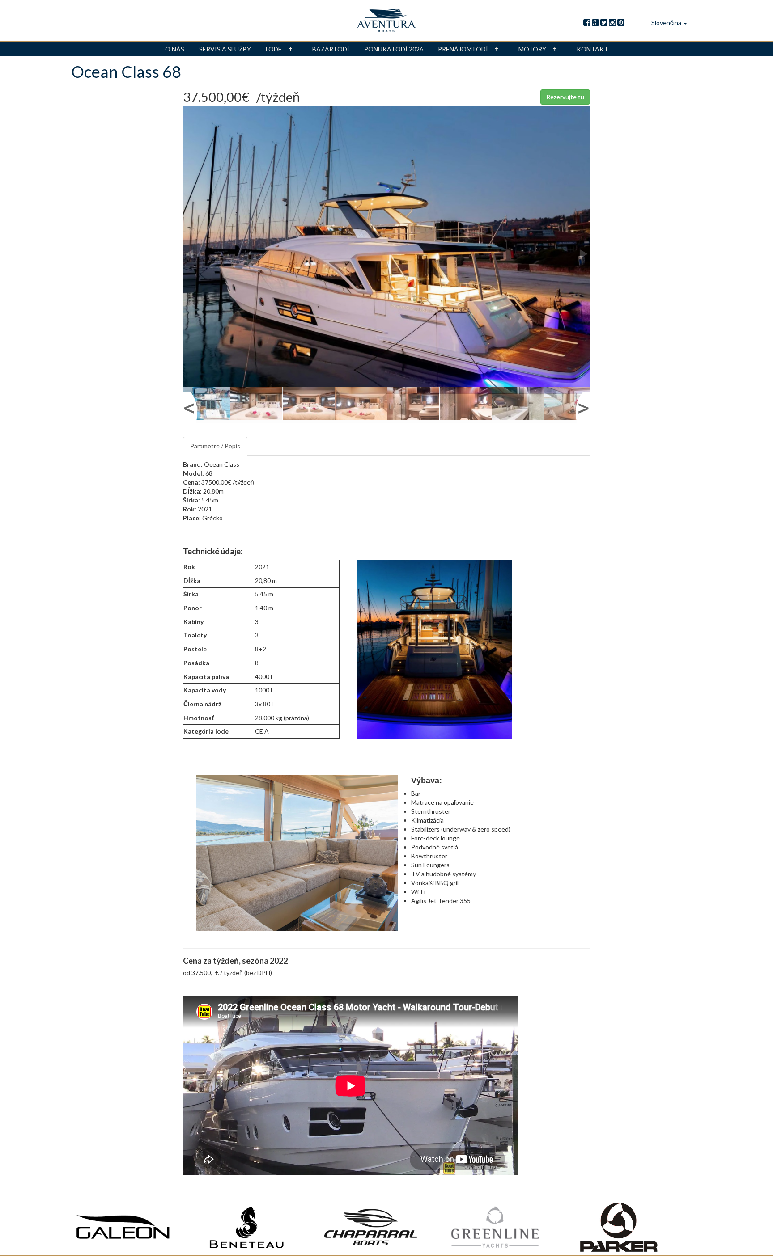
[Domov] (386, 20)
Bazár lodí (330, 49)
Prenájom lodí (463, 49)
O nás (174, 49)
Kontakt (592, 49)
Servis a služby (225, 49)
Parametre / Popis (215, 446)
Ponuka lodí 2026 (393, 49)
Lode (274, 49)
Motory (532, 49)
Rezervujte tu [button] (565, 97)
